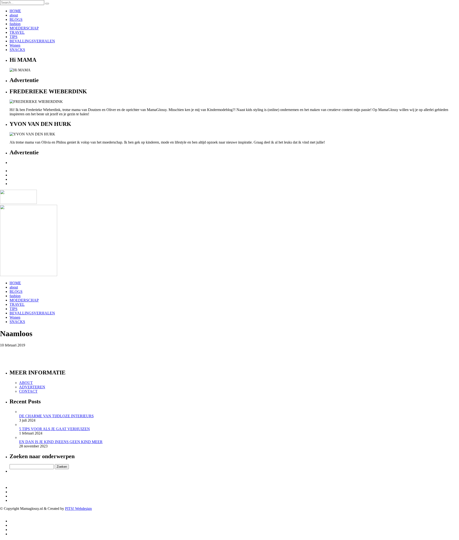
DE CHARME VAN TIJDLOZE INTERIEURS (56, 416)
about (14, 15)
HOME (15, 11)
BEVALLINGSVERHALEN (32, 41)
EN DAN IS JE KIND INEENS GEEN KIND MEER (61, 442)
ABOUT (26, 383)
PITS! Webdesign (78, 509)
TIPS (13, 37)
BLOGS (16, 19)
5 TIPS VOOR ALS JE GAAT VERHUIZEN (54, 429)
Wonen (15, 45)
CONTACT (28, 391)
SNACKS (17, 50)
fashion (15, 24)
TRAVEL (17, 32)
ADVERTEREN (32, 387)
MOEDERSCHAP (24, 28)
